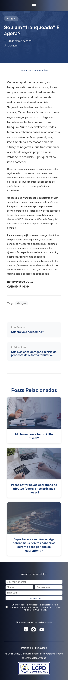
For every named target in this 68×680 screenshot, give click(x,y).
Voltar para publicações (34, 70)
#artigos (21, 303)
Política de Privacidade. (35, 609)
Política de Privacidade (34, 647)
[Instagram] (33, 630)
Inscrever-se (34, 598)
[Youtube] (42, 630)
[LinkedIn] (25, 630)
